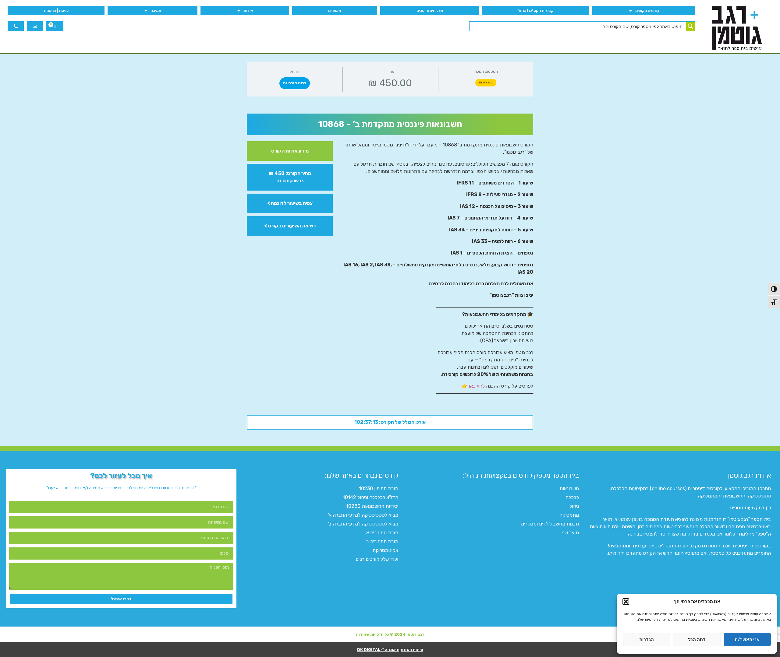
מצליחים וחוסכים (430, 10)
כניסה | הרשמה (56, 10)
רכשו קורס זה (289, 181)
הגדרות (646, 639)
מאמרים (334, 10)
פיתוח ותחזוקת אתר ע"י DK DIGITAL (390, 649)
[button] (626, 602)
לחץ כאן (477, 386)
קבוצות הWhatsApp (535, 10)
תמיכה (156, 10)
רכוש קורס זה (294, 83)
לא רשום (486, 82)
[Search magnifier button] (690, 26)
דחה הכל (697, 639)
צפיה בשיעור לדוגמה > (290, 203)
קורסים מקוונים (647, 10)
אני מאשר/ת (747, 639)
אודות (248, 10)
